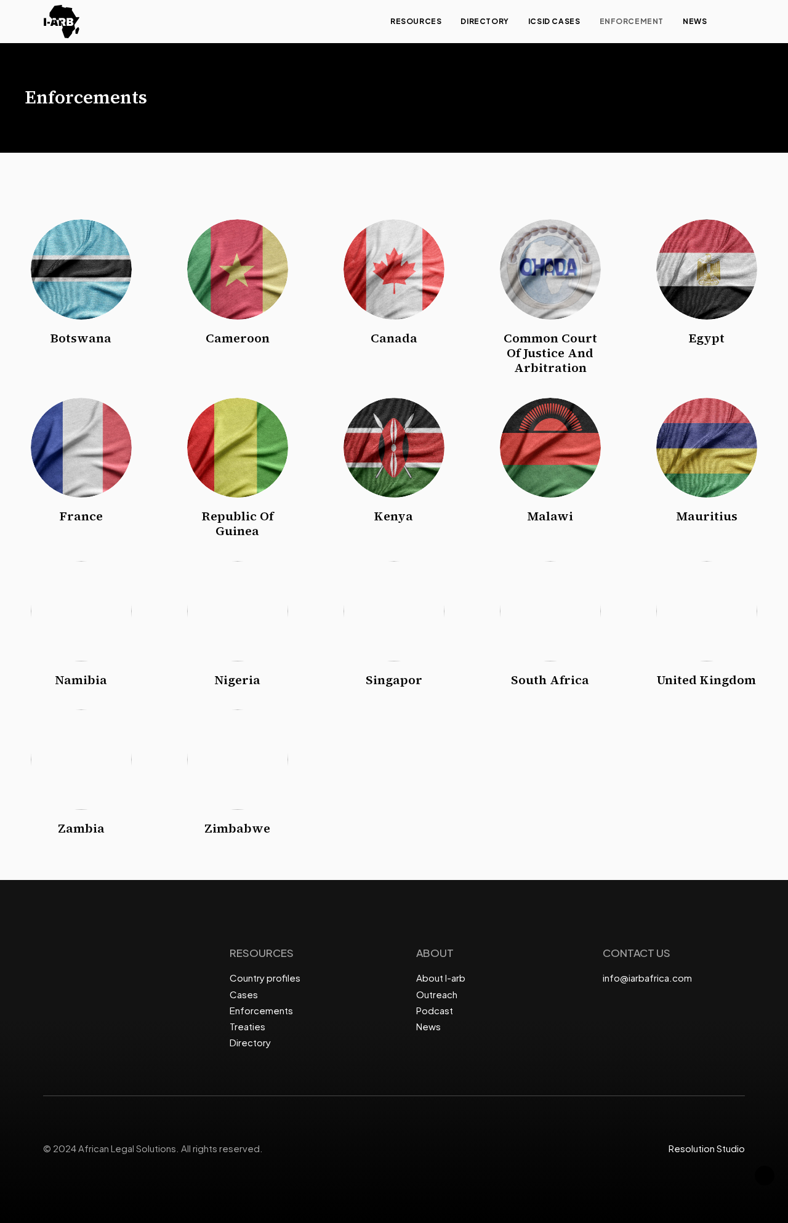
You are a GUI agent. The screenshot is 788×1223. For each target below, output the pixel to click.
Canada (394, 338)
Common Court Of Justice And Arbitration (550, 352)
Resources (415, 21)
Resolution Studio (707, 1148)
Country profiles (265, 977)
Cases (244, 994)
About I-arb (440, 977)
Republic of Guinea (237, 523)
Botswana (80, 338)
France (81, 516)
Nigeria (237, 679)
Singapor (394, 679)
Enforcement (632, 21)
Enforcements (261, 1010)
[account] (739, 21)
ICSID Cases (554, 21)
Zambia (81, 828)
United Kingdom (706, 679)
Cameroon (238, 338)
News (695, 21)
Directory (484, 21)
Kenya (393, 516)
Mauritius (707, 516)
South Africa (550, 679)
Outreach (436, 994)
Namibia (81, 679)
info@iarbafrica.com (647, 977)
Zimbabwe (237, 828)
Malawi (550, 516)
